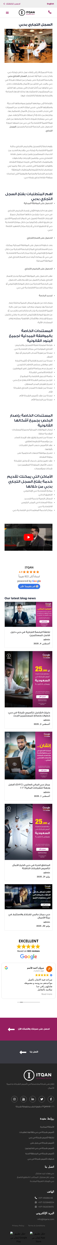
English (50, 4)
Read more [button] (46, 994)
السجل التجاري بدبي (17, 76)
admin (46, 639)
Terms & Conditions (36, 1226)
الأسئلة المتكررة (47, 1127)
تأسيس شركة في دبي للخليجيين (39, 1148)
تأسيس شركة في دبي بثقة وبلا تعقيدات (36, 1132)
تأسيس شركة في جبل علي (42, 1143)
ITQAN (29, 567)
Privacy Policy (18, 1226)
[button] (7, 12)
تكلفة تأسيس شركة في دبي (41, 1137)
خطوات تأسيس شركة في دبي (41, 1159)
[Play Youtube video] (28, 537)
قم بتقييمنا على (27, 586)
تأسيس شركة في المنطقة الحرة (39, 1153)
